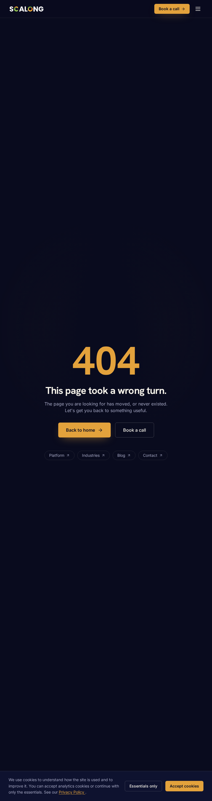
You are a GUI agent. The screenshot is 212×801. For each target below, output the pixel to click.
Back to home (80, 430)
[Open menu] (197, 8)
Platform (56, 455)
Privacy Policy (72, 792)
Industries (91, 455)
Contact (150, 455)
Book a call (169, 8)
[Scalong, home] (26, 9)
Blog (121, 455)
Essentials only (143, 786)
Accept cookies (184, 786)
